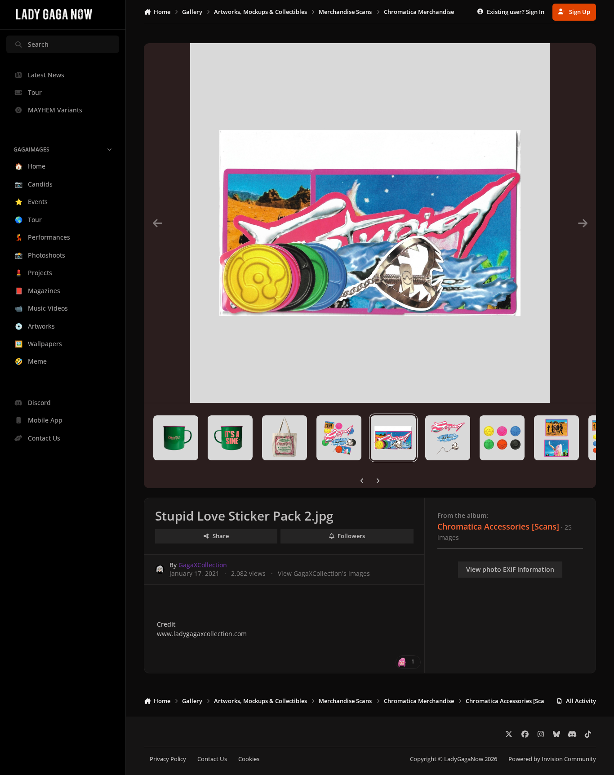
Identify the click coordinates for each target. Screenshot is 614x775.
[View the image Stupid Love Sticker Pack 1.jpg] (338, 437)
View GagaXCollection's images (324, 573)
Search (38, 44)
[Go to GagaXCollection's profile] (160, 569)
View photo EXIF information (510, 569)
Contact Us (212, 759)
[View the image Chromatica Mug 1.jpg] (175, 437)
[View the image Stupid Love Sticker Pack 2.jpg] (393, 437)
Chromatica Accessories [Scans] (498, 526)
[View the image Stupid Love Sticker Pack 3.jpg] (447, 437)
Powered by (552, 759)
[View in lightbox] (370, 223)
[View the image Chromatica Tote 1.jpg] (284, 437)
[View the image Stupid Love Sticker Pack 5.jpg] (556, 437)
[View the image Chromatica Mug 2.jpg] (230, 437)
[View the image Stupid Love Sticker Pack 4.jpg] (502, 437)
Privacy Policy (168, 759)
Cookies (248, 759)
